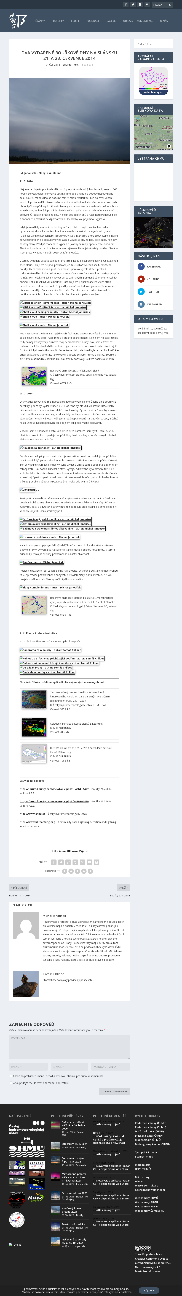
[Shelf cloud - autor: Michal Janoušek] (44, 316)
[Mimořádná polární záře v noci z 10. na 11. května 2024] (55, 1176)
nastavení (126, 1292)
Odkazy (128, 21)
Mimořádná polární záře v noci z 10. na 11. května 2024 (74, 1177)
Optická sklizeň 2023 (74, 1193)
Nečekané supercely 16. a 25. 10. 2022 (74, 1241)
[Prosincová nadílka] (55, 1226)
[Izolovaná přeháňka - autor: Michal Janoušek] (50, 537)
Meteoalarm (143, 1164)
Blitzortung (142, 1177)
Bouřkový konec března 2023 (71, 1210)
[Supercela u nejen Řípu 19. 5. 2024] (55, 1160)
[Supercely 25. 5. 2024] (55, 1146)
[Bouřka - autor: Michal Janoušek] (42, 562)
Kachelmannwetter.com (150, 1189)
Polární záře (82, 1184)
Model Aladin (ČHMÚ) (148, 1140)
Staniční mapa (144, 1156)
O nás (164, 21)
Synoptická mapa (146, 1152)
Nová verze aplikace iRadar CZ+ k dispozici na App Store (111, 1167)
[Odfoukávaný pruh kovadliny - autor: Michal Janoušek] (56, 519)
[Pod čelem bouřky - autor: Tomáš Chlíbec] (47, 672)
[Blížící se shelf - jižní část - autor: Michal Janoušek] (53, 307)
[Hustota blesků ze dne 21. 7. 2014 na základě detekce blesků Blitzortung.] (34, 762)
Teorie (75, 21)
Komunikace (145, 21)
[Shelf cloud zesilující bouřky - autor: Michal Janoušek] (55, 312)
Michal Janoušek (54, 916)
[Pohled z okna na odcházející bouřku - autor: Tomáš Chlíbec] (59, 663)
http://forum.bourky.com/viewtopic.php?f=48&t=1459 (54, 801)
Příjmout (149, 1290)
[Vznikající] (27, 490)
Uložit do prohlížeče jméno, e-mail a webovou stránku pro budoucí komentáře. (58, 1076)
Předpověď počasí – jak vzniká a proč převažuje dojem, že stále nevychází (109, 1139)
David (96, 1133)
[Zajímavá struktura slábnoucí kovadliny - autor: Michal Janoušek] (63, 528)
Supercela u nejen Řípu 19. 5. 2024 (73, 1159)
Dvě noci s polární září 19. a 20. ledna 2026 (73, 1125)
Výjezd (83, 851)
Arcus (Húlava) (68, 851)
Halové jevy (82, 1196)
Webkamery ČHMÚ (146, 1198)
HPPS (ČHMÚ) (143, 1169)
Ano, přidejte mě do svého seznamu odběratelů (41, 1083)
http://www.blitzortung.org (37, 822)
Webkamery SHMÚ (146, 1202)
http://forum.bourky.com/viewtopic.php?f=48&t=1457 (54, 789)
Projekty (58, 21)
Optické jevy (68, 1199)
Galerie (111, 21)
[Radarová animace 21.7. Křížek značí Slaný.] (34, 384)
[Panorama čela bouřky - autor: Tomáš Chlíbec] (50, 650)
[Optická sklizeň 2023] (55, 1195)
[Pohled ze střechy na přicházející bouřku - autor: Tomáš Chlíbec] (62, 658)
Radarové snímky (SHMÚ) (150, 1127)
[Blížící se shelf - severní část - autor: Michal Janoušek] (55, 302)
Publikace (93, 21)
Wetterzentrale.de (146, 1185)
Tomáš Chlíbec (53, 974)
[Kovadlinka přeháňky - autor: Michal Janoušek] (51, 447)
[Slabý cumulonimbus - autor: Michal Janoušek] (50, 587)
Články (40, 21)
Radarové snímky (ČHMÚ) (150, 1123)
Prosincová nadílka (73, 1224)
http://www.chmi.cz (32, 813)
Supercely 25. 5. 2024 (74, 1143)
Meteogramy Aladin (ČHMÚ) (152, 1144)
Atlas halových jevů (108, 1124)
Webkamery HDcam (147, 1206)
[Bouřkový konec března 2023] (55, 1210)
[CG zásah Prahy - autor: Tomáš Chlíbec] (46, 667)
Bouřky (67, 64)
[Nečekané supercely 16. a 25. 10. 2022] (55, 1241)
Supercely (81, 1147)
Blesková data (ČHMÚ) (148, 1135)
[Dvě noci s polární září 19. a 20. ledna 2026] (55, 1124)
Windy (139, 1181)
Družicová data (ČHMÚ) (149, 1131)
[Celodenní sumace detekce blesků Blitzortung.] (34, 735)
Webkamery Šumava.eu (149, 1210)
